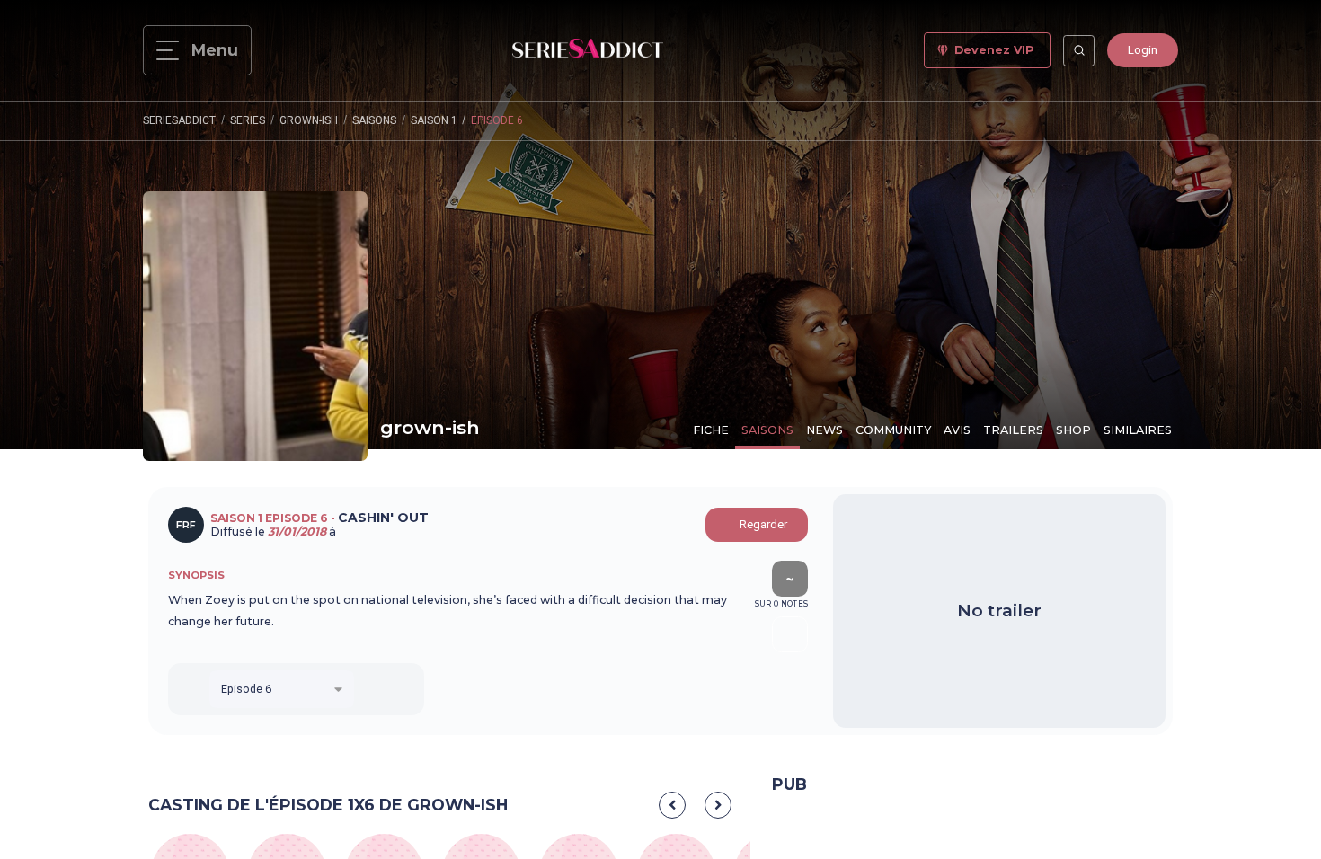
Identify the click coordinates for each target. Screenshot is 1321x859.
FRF (186, 524)
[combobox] (281, 689)
